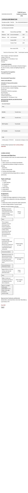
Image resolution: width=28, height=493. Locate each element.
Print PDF (3, 305)
